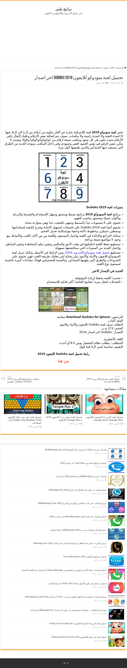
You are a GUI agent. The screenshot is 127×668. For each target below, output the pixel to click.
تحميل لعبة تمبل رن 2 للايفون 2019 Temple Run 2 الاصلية (64, 419)
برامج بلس (64, 9)
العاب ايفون (108, 67)
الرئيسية (120, 67)
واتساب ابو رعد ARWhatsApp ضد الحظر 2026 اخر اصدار (81, 476)
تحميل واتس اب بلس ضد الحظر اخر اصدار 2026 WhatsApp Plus (77, 490)
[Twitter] (64, 663)
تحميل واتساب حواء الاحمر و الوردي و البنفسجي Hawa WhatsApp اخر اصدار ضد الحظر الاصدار (64, 570)
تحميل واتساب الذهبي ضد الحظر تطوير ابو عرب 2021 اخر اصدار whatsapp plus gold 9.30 (65, 597)
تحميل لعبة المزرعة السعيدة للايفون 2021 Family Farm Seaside (104, 419)
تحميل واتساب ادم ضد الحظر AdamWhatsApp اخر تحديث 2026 (77, 516)
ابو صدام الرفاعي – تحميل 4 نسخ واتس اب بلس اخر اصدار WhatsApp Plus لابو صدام (68, 610)
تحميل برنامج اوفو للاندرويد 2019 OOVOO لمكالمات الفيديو (23, 379)
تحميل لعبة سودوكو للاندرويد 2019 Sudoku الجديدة (103, 379)
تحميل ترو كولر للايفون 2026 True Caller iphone (84, 556)
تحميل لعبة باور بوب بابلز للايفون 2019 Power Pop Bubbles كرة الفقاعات (24, 420)
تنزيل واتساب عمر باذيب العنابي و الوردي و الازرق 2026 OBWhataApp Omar (72, 503)
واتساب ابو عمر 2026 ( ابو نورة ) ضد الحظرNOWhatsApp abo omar (75, 449)
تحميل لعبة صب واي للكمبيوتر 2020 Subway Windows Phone (78, 637)
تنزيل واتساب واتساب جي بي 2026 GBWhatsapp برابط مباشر (78, 530)
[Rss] (67, 663)
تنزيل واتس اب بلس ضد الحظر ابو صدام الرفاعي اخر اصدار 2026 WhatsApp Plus (69, 543)
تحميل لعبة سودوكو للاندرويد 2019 (87, 252)
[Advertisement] (63, 38)
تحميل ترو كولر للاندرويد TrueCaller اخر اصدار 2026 (83, 463)
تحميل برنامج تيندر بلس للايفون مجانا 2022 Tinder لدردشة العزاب (77, 583)
